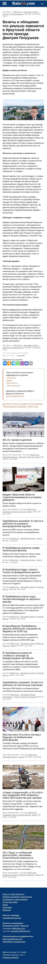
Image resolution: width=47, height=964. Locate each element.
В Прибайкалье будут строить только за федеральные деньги (21, 571)
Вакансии (7, 910)
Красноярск (32, 697)
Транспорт (22, 457)
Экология (6, 14)
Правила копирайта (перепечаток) (17, 897)
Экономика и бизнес (30, 12)
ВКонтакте (12, 383)
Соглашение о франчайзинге (15, 899)
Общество (40, 644)
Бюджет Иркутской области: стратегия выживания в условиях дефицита (22, 497)
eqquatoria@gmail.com (20, 931)
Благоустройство (24, 815)
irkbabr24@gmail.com (15, 396)
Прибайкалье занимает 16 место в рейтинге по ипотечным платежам (23, 683)
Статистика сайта (10, 902)
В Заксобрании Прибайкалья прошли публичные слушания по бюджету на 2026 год (22, 629)
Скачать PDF (21, 355)
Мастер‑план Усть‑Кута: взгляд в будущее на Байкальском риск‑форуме (22, 737)
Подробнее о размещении (14, 942)
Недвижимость (8, 697)
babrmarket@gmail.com (12, 939)
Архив (5, 905)
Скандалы (40, 587)
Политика (13, 14)
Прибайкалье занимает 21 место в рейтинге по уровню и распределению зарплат (23, 524)
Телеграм (11, 378)
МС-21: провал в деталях (17, 440)
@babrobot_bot (18, 928)
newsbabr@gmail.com (12, 918)
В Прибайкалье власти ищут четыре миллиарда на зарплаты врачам (21, 599)
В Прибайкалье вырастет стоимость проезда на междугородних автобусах (18, 655)
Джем (9, 380)
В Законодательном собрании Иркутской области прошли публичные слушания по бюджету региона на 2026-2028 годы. (20, 637)
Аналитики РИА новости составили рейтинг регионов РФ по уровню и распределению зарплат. (21, 532)
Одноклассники (13, 386)
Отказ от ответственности (13, 894)
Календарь (7, 907)
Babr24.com (18, 12)
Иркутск (21, 14)
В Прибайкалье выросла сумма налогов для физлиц (21, 549)
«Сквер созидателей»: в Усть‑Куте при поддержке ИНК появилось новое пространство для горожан (23, 795)
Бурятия (24, 697)
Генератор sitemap (11, 957)
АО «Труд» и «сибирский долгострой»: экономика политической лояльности (18, 855)
